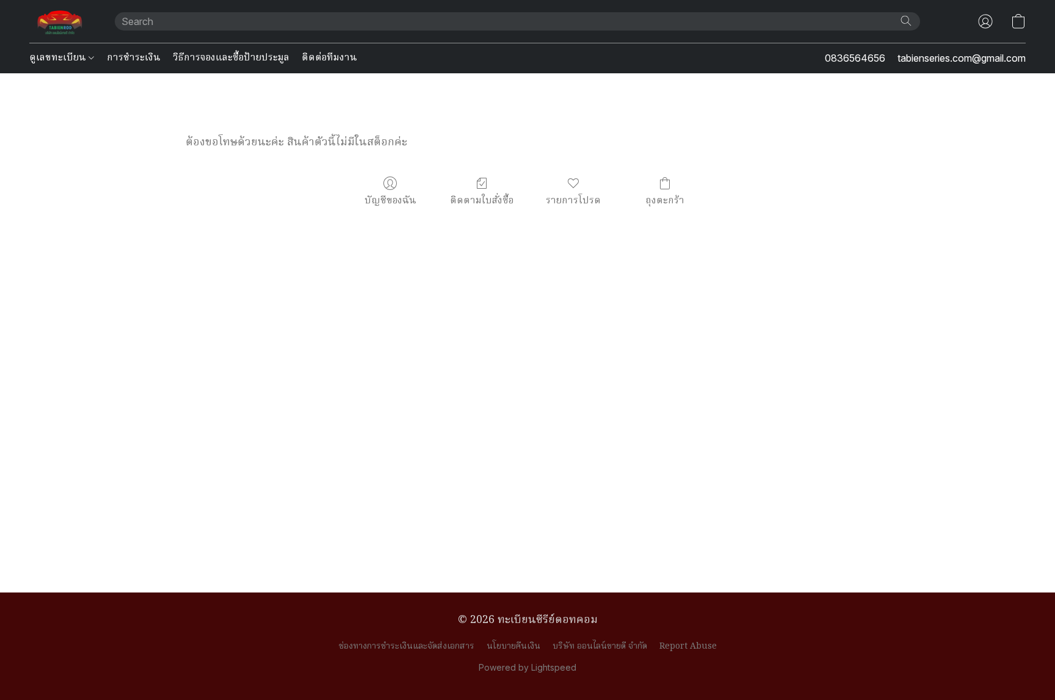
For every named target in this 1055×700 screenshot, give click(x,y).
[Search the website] (906, 20)
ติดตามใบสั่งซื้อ (481, 200)
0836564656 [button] (855, 58)
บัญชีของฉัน (390, 200)
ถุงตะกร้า (664, 200)
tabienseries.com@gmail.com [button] (961, 58)
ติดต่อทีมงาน (329, 58)
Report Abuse (688, 646)
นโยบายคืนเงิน (513, 646)
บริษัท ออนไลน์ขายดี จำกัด (600, 646)
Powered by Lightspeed (527, 667)
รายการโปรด (573, 200)
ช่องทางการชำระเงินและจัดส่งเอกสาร (406, 646)
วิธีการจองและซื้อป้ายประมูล (231, 58)
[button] (59, 21)
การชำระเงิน (134, 58)
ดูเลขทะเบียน (59, 58)
